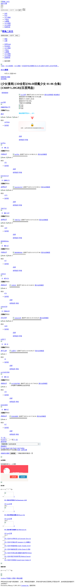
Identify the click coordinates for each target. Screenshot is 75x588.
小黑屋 (13, 578)
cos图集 (6, 21)
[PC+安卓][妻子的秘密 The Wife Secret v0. (15, 529)
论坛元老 (4, 317)
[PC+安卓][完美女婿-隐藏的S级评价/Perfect (18, 553)
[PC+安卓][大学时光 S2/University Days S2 (17, 538)
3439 (8, 311)
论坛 (5, 15)
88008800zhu (5, 241)
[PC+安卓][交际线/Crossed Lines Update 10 (17, 560)
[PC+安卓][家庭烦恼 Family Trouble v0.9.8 (17, 546)
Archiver (3, 578)
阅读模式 (57, 94)
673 (5, 278)
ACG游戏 (7, 23)
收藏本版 (5, 77)
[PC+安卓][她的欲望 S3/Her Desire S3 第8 (17, 549)
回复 (42, 128)
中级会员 (4, 154)
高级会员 (4, 285)
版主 (2, 114)
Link (11, 448)
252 (8, 147)
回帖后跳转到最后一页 (25, 453)
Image (7, 448)
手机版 (8, 578)
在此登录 (23, 476)
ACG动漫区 (9, 66)
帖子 (20, 10)
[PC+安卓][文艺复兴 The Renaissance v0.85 (15, 500)
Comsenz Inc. (25, 585)
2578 (5, 107)
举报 (26, 140)
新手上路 (4, 350)
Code (18, 448)
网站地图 (19, 578)
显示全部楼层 (48, 94)
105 (5, 377)
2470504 (7, 122)
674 (8, 278)
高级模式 (4, 446)
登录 (2, 3)
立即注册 (24, 450)
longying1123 (5, 176)
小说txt (6, 19)
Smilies (22, 448)
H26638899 (4, 405)
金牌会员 (4, 187)
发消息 (6, 125)
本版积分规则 (5, 453)
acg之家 (3, 102)
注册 (5, 3)
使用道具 (22, 140)
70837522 (4, 208)
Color (3, 448)
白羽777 (3, 339)
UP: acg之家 (8, 504)
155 (8, 377)
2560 (2, 107)
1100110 (3, 274)
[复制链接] (4, 92)
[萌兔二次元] (5, 1)
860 (5, 409)
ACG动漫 (7, 25)
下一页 (15, 439)
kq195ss (3, 143)
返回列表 (4, 441)
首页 (5, 13)
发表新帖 (4, 79)
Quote (14, 448)
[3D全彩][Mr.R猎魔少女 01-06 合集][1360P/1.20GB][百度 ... (40, 66)
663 (5, 213)
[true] (24, 9)
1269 (5, 180)
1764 (5, 311)
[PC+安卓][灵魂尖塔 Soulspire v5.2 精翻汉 (17, 542)
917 (8, 409)
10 (5, 344)
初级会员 (4, 383)
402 (5, 245)
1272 (8, 180)
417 (8, 245)
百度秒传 (7, 27)
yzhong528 (4, 306)
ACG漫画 (7, 17)
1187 (8, 213)
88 (5, 147)
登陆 (5, 39)
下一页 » (3, 438)
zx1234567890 (5, 372)
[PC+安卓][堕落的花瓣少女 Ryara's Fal (14, 515)
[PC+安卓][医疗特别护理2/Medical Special (17, 556)
